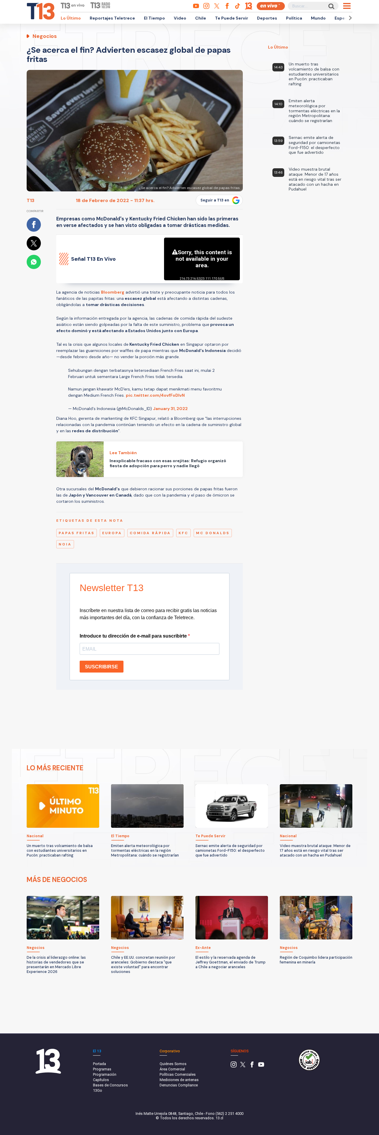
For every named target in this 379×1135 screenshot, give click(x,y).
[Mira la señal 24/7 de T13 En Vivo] (271, 6)
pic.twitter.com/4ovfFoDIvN (155, 395)
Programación (104, 1074)
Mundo (318, 18)
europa (112, 533)
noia (65, 544)
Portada (99, 1064)
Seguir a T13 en (214, 200)
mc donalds (212, 533)
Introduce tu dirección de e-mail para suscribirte (134, 635)
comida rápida (150, 533)
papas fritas (76, 533)
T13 (30, 200)
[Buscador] (331, 6)
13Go (97, 1090)
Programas (102, 1069)
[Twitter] (243, 1066)
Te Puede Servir (231, 18)
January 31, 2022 (170, 408)
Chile (200, 18)
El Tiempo (154, 18)
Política (294, 18)
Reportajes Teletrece (112, 18)
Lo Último (71, 18)
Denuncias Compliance (179, 1085)
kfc (183, 533)
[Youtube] (261, 1066)
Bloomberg (112, 292)
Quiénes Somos (173, 1064)
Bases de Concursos (110, 1085)
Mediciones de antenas (179, 1080)
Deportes (267, 18)
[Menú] (346, 6)
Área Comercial (172, 1069)
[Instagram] (234, 1066)
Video (180, 18)
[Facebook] (252, 1066)
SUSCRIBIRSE (101, 666)
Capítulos (101, 1080)
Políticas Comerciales (178, 1074)
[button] (349, 18)
